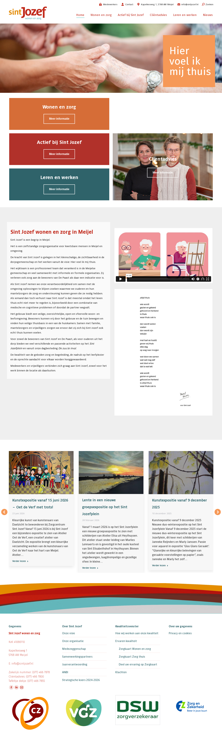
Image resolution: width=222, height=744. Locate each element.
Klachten (121, 672)
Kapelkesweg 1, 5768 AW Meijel (157, 4)
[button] (4, 512)
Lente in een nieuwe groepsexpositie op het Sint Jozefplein (104, 507)
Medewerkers (110, 4)
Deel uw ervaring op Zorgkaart (138, 664)
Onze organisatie (73, 641)
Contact (129, 4)
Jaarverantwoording (74, 664)
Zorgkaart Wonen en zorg (135, 649)
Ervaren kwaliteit (126, 641)
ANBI (65, 672)
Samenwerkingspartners (77, 656)
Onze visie (68, 633)
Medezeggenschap (74, 649)
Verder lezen (19, 561)
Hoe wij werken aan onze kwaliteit (136, 633)
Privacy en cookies (180, 633)
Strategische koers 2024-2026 (81, 680)
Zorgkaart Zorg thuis (132, 656)
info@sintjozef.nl (189, 4)
